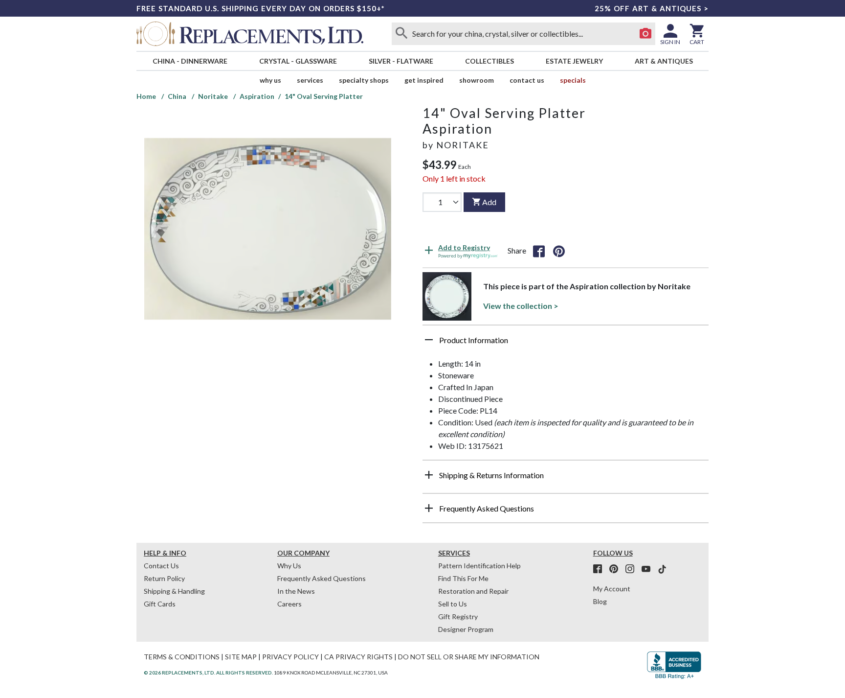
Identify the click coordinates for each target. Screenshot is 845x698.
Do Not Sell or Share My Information (468, 656)
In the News (296, 591)
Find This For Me (463, 578)
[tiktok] (662, 569)
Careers (289, 604)
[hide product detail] (428, 339)
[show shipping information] (428, 474)
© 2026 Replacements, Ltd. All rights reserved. (208, 672)
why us (270, 80)
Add (489, 202)
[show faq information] (428, 508)
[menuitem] (189, 61)
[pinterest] (616, 569)
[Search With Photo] (645, 34)
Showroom (476, 80)
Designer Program (465, 629)
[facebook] (600, 569)
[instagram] (632, 569)
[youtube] (649, 569)
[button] (565, 343)
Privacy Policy (290, 656)
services (310, 80)
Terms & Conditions (182, 656)
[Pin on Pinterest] (559, 250)
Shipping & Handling (174, 591)
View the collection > (520, 305)
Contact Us (527, 80)
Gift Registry (458, 616)
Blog (600, 601)
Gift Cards (160, 604)
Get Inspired (424, 80)
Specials (573, 80)
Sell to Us (452, 604)
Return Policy (164, 578)
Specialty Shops (364, 80)
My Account (611, 588)
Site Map (241, 656)
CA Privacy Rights (358, 656)
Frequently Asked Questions (321, 578)
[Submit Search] (401, 34)
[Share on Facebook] (539, 250)
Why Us (289, 565)
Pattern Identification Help (479, 565)
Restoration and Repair (473, 591)
